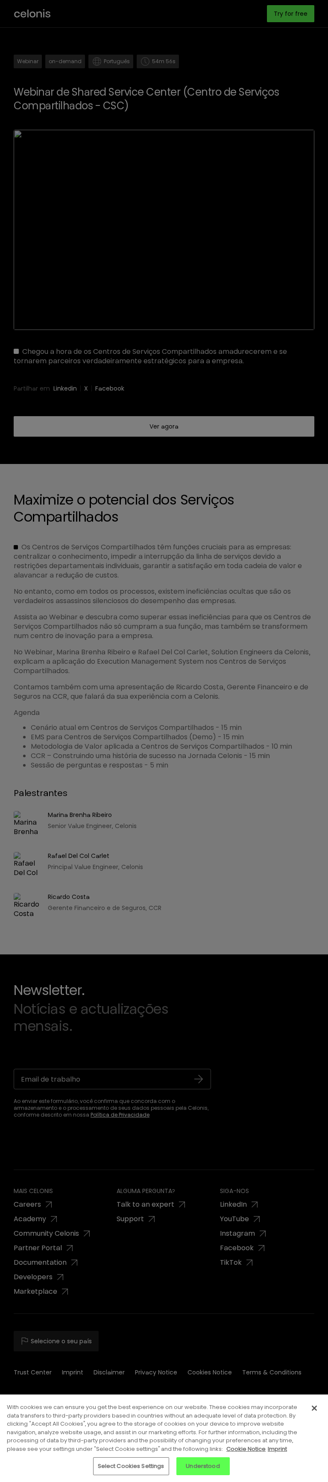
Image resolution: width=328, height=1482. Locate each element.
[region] (164, 1438)
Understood (203, 1466)
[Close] (314, 1408)
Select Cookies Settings (131, 1466)
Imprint (277, 1449)
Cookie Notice (246, 1449)
